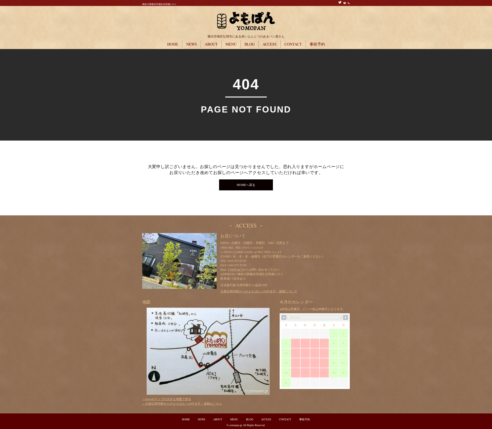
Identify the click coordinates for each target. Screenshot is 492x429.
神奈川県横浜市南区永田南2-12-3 (159, 4)
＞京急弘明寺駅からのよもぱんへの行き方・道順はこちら (182, 404)
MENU (231, 44)
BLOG (249, 44)
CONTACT (293, 44)
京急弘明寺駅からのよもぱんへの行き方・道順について (258, 291)
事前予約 (317, 44)
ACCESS (270, 44)
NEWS (191, 44)
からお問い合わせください (254, 269)
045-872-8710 (237, 261)
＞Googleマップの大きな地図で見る (166, 399)
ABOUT (211, 44)
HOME (172, 44)
